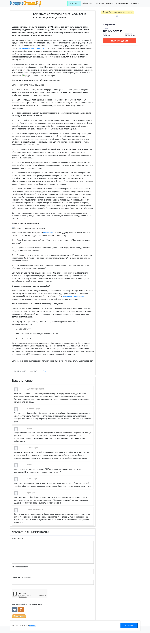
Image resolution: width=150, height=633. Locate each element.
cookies (32, 626)
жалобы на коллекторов (73, 296)
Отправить (19, 616)
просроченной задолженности (30, 48)
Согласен (129, 625)
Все (44, 371)
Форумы (109, 3)
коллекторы (48, 233)
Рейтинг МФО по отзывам (93, 3)
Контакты (135, 3)
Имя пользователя (20, 567)
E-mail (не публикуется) (22, 577)
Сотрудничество (122, 3)
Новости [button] (73, 3)
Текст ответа (17, 539)
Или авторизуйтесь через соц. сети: (27, 604)
